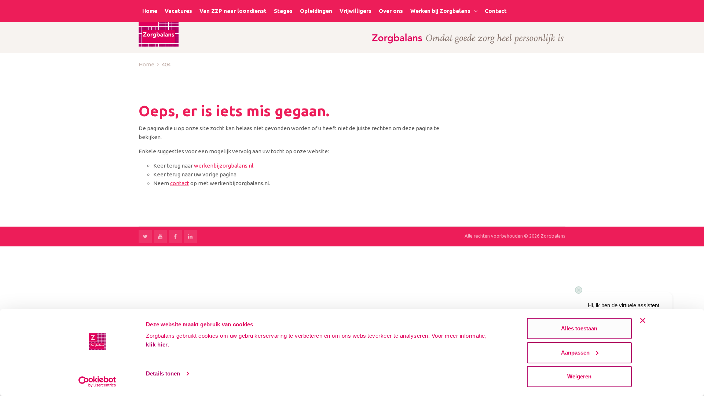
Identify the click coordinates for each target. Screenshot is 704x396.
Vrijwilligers (355, 11)
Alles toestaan (579, 328)
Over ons (391, 11)
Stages (283, 11)
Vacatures (178, 11)
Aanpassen (575, 352)
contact (179, 183)
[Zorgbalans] (159, 27)
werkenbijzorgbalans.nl (223, 165)
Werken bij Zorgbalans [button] (440, 11)
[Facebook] (175, 236)
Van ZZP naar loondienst (233, 11)
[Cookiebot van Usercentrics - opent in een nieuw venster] (97, 381)
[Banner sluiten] (642, 320)
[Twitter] (145, 236)
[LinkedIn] (190, 236)
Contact (496, 11)
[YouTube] (160, 236)
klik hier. (157, 344)
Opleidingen (316, 11)
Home (149, 11)
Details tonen (163, 373)
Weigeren (579, 376)
